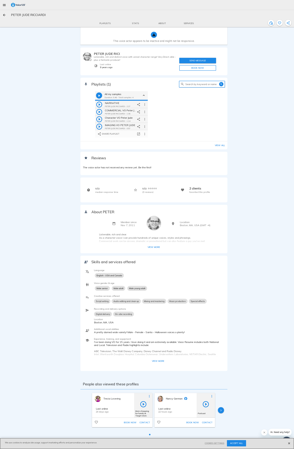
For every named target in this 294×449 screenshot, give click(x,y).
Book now (130, 422)
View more (154, 247)
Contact (144, 422)
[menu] (4, 5)
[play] (99, 104)
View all (220, 145)
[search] (182, 84)
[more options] (145, 104)
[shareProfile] (288, 23)
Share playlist (110, 133)
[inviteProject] (271, 23)
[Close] (289, 443)
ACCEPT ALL (236, 443)
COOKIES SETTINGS (214, 443)
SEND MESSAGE (197, 60)
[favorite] (280, 23)
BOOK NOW (197, 68)
